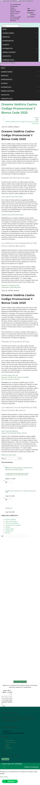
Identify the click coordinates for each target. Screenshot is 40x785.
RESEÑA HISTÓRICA (9, 52)
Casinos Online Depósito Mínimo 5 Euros (14, 433)
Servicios (6, 37)
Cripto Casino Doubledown (9, 431)
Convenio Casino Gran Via (9, 375)
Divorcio (7, 533)
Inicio (4, 29)
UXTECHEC (18, 764)
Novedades (8, 748)
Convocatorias (9, 740)
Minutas (7, 527)
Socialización (9, 531)
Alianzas (5, 45)
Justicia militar (9, 529)
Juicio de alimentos (11, 521)
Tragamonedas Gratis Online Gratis (12, 215)
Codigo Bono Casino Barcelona (11, 287)
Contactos (6, 56)
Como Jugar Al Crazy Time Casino (12, 197)
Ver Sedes (5, 759)
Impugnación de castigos (13, 525)
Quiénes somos (8, 33)
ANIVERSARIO (8, 508)
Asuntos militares (10, 519)
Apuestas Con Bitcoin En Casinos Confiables (15, 377)
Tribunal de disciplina (11, 523)
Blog (37, 120)
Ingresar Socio (8, 60)
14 (8, 698)
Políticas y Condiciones (31, 767)
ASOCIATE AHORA (20, 682)
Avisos (7, 744)
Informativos (7, 48)
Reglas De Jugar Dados (8, 455)
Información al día (10, 742)
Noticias (7, 746)
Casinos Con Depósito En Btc (10, 285)
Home (37, 118)
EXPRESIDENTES (8, 41)
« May (3, 706)
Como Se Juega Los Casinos (10, 379)
